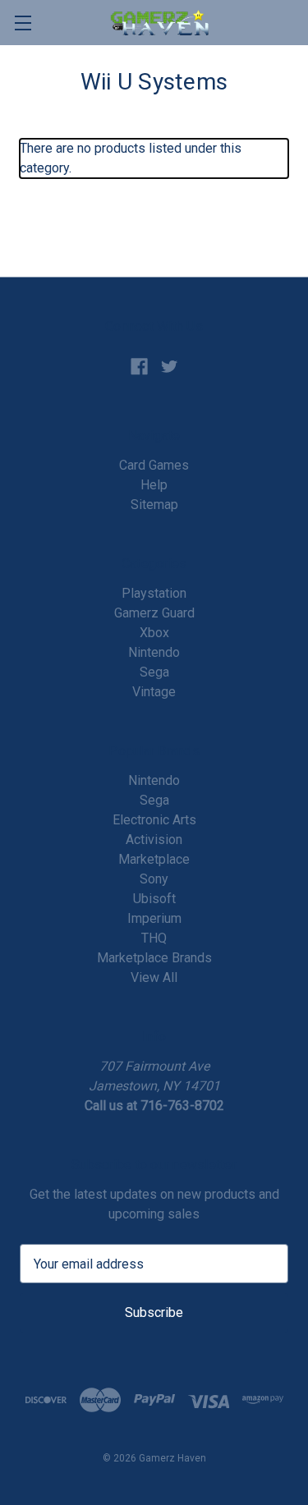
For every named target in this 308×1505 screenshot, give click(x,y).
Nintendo (154, 652)
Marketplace (154, 859)
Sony (154, 879)
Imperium (154, 918)
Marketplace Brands (154, 958)
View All (154, 977)
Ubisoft (154, 898)
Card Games (154, 465)
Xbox (154, 632)
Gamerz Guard (154, 613)
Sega (154, 672)
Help (154, 485)
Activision (154, 839)
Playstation (154, 593)
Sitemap (154, 504)
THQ (154, 938)
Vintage (154, 692)
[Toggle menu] (22, 22)
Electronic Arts (154, 820)
